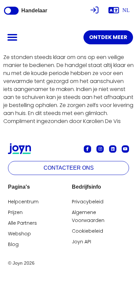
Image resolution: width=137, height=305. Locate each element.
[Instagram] (100, 149)
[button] (12, 37)
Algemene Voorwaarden (88, 216)
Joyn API (81, 241)
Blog (13, 244)
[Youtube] (125, 149)
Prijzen (15, 212)
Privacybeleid (87, 201)
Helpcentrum (23, 201)
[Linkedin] (112, 149)
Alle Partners (22, 223)
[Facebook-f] (87, 149)
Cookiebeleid (87, 231)
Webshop (19, 233)
